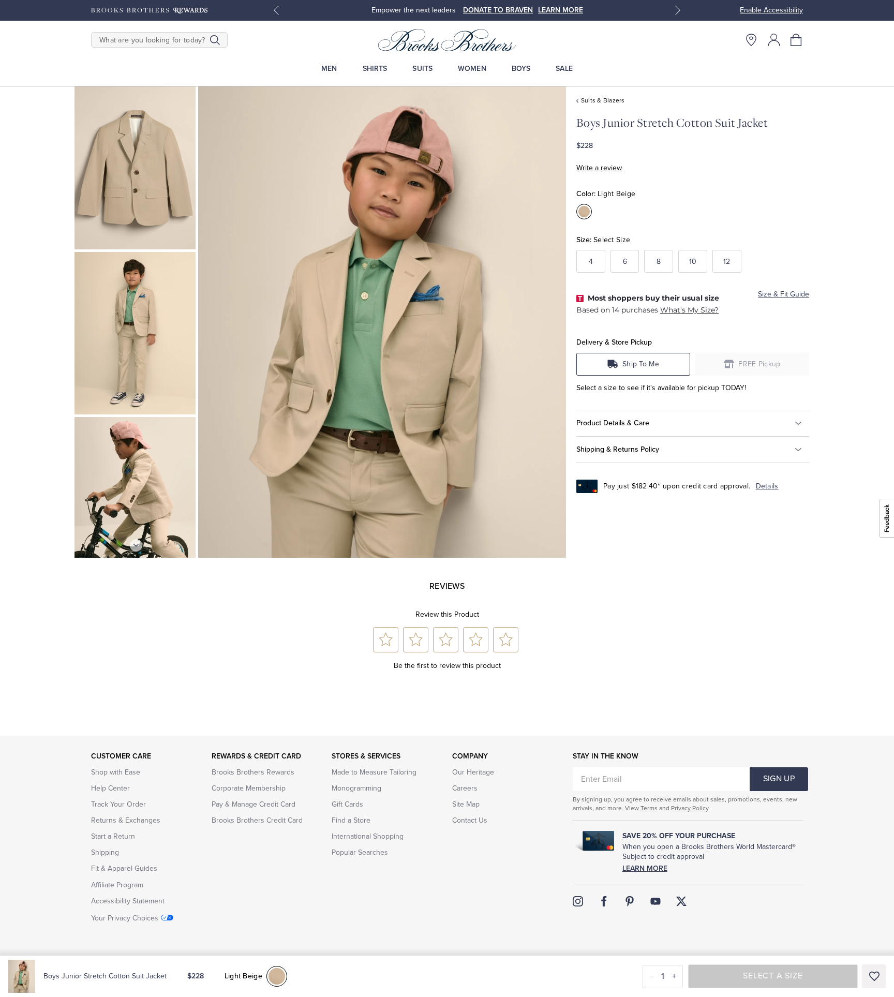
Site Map (466, 804)
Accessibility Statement (128, 901)
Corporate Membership (249, 788)
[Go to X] (681, 901)
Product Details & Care (612, 423)
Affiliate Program (117, 885)
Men (329, 68)
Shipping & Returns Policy (617, 449)
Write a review (599, 167)
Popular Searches (360, 852)
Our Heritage (473, 772)
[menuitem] (329, 68)
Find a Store (351, 820)
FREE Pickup (759, 364)
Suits (422, 68)
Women (472, 68)
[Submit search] (215, 40)
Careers (465, 788)
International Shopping (368, 836)
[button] (797, 40)
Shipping (105, 852)
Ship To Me (640, 364)
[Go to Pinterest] (629, 901)
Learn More (644, 868)
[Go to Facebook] (604, 901)
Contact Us (469, 820)
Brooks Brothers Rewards (253, 772)
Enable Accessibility (771, 10)
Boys (521, 68)
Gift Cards (347, 804)
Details (767, 486)
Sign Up (779, 778)
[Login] (774, 40)
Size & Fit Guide (783, 294)
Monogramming (356, 788)
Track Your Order (118, 804)
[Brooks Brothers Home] (447, 40)
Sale (564, 68)
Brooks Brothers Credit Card (257, 820)
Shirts (375, 68)
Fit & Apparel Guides (124, 868)
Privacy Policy (689, 808)
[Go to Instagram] (578, 901)
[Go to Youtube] (655, 901)
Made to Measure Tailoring (374, 772)
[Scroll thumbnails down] (136, 545)
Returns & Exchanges (125, 820)
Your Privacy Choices (124, 918)
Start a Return (113, 836)
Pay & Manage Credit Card (253, 804)
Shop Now (565, 10)
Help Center (110, 788)
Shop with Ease (115, 772)
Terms (649, 808)
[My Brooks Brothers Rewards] (149, 10)
